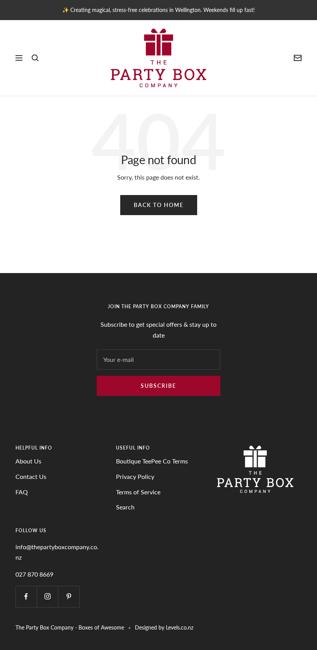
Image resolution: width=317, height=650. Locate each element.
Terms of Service (138, 492)
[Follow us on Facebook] (26, 596)
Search (125, 507)
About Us (28, 461)
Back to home (159, 205)
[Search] (35, 57)
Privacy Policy (135, 476)
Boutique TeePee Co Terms (152, 461)
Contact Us (30, 476)
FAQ (21, 492)
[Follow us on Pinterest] (68, 596)
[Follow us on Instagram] (47, 596)
